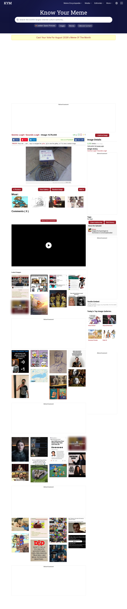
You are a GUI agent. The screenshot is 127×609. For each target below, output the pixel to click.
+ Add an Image (102, 135)
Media (87, 3)
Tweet (33, 140)
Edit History (110, 222)
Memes (72, 26)
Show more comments (49, 220)
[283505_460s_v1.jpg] (49, 165)
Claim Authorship (96, 222)
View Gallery (44, 189)
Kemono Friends (93, 340)
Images (62, 26)
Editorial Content (85, 26)
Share (16, 140)
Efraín (94, 229)
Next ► (81, 189)
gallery (43, 143)
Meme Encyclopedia (72, 3)
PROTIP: (14, 143)
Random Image (57, 189)
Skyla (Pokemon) (107, 325)
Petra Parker (92, 325)
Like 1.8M (80, 140)
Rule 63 (105, 340)
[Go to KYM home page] (8, 4)
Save (25, 140)
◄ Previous (17, 189)
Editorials (98, 3)
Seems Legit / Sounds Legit (25, 135)
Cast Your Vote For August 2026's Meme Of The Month (63, 37)
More (108, 3)
